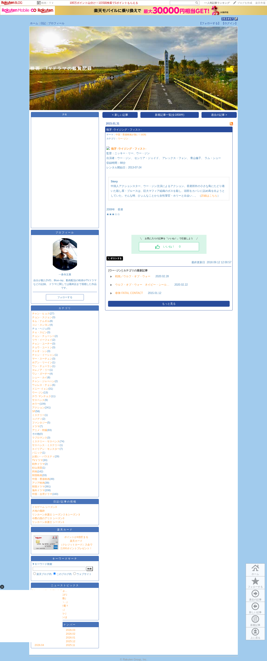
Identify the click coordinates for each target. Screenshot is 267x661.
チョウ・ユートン (42, 347)
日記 (43, 23)
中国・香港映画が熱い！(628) (131, 134)
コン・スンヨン (41, 324)
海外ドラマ (38, 490)
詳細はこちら (209, 195)
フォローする (255, 586)
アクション (38, 407)
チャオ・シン (39, 351)
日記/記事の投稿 (65, 501)
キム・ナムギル (41, 321)
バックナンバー (65, 624)
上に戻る (255, 637)
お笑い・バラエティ (43, 456)
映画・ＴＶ (47, 2)
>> (217, 2)
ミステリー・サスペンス (46, 441)
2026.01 (70, 637)
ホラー (36, 403)
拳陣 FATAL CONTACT (129, 293)
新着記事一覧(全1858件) (169, 114)
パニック (37, 452)
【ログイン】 (230, 23)
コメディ (37, 418)
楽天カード (65, 529)
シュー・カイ (39, 377)
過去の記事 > (219, 114)
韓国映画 (37, 475)
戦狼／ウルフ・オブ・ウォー (132, 276)
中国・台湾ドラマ (42, 494)
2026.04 (39, 645)
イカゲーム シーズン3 (44, 507)
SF (33, 411)
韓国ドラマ (38, 486)
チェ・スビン (39, 332)
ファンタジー (39, 422)
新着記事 (255, 625)
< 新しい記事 (120, 114)
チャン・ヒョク (41, 313)
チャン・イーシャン (43, 354)
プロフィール (56, 23)
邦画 (34, 471)
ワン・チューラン (42, 366)
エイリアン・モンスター (46, 448)
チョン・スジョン (42, 317)
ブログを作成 (244, 2)
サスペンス (38, 400)
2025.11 (70, 645)
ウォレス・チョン (42, 385)
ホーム (34, 23)
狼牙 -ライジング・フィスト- (123, 129)
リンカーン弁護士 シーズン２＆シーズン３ (56, 514)
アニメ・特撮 (39, 430)
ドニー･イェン (40, 388)
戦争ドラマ (38, 464)
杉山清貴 (37, 467)
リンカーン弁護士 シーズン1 (48, 522)
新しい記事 (255, 612)
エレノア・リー (41, 370)
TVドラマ (37, 460)
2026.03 (70, 630)
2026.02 (70, 633)
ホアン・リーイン (42, 362)
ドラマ (36, 426)
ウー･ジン (37, 392)
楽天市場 (260, 2)
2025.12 (70, 641)
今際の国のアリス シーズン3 (48, 518)
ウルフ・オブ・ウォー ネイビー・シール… (142, 284)
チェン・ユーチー (42, 343)
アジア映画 (38, 482)
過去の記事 (255, 599)
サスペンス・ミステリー (46, 445)
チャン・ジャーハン (43, 381)
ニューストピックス (65, 585)
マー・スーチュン (42, 358)
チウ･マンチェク (41, 396)
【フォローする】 (210, 23)
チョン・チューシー (43, 336)
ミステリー (38, 415)
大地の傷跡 (38, 510)
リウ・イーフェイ (42, 339)
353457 (227, 18)
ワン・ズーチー (41, 373)
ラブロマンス (39, 437)
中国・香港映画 (41, 479)
